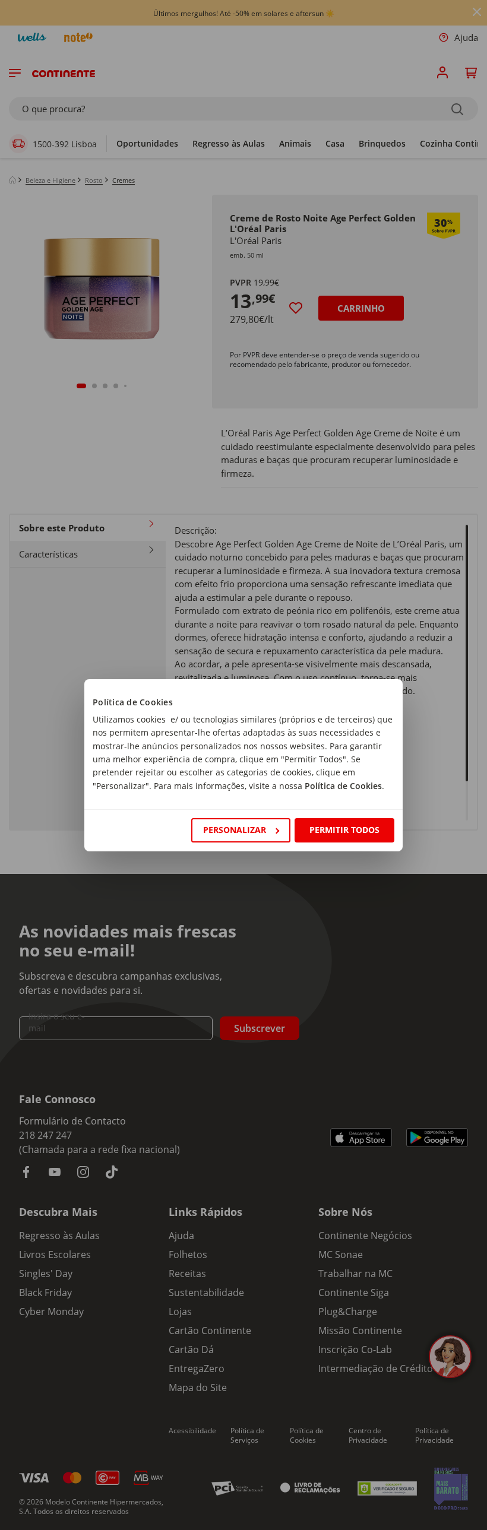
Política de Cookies (343, 785)
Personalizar (234, 829)
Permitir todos (344, 829)
